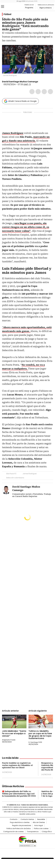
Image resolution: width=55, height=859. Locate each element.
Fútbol (7, 14)
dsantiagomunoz (40, 81)
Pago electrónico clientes (20, 822)
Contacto (13, 819)
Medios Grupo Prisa (27, 845)
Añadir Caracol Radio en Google (22, 101)
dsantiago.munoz (43, 81)
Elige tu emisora (46, 8)
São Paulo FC (11, 473)
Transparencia (32, 832)
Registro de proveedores (21, 825)
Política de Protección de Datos (19, 829)
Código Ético (47, 832)
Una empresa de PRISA (27, 839)
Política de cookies (41, 829)
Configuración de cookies (13, 832)
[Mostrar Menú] (2, 6)
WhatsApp (50, 91)
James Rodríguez (30, 473)
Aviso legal (38, 825)
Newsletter (41, 819)
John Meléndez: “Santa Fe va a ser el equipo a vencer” (14, 733)
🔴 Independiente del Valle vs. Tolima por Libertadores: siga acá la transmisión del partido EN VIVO (19, 793)
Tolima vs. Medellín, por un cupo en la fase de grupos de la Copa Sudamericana (40, 735)
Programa (29, 7)
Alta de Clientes (39, 822)
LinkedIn (44, 91)
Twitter (38, 91)
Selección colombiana (15, 478)
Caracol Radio (12, 7)
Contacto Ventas (27, 819)
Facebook (32, 91)
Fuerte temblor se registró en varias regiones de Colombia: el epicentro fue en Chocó (17, 765)
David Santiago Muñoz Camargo (20, 81)
